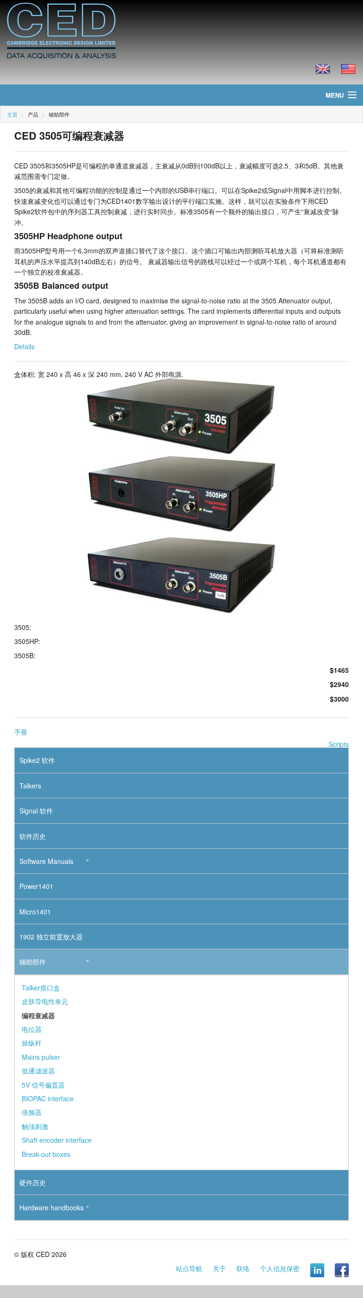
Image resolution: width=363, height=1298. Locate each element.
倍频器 (32, 1112)
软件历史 (32, 836)
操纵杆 (32, 1042)
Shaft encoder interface (57, 1140)
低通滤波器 (38, 1070)
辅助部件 (32, 961)
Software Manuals (46, 861)
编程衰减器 (38, 1015)
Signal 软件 (36, 810)
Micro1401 (35, 911)
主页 (12, 114)
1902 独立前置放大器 (51, 936)
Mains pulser (41, 1057)
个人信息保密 (280, 1268)
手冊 (20, 732)
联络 (243, 1268)
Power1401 (36, 886)
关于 (219, 1268)
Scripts (338, 744)
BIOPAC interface (48, 1098)
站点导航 (189, 1268)
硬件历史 (32, 1182)
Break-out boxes (46, 1154)
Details (24, 346)
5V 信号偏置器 (43, 1084)
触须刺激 (35, 1126)
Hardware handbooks (51, 1207)
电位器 (32, 1029)
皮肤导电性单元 (45, 1001)
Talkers (30, 785)
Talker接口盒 (41, 987)
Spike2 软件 (37, 760)
